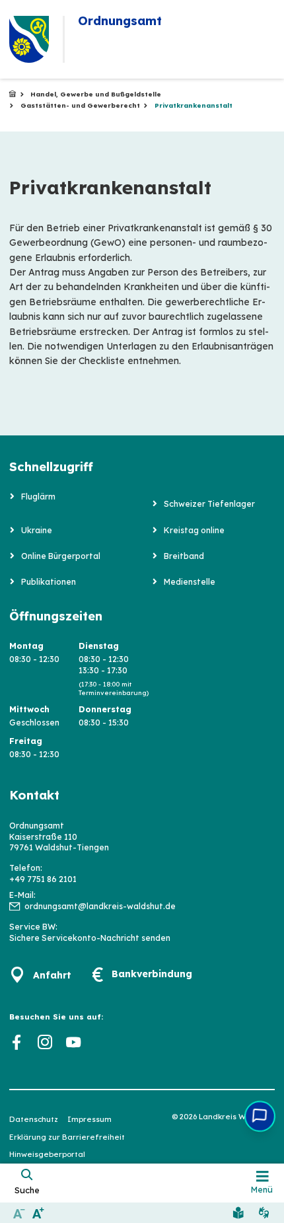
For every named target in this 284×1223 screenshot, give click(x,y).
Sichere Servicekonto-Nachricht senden (89, 938)
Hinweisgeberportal (47, 1154)
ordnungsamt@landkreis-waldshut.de (100, 906)
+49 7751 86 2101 (43, 879)
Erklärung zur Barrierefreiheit (67, 1137)
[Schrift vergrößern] (38, 1212)
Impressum (89, 1119)
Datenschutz (33, 1119)
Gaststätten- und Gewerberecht (80, 105)
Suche (27, 1190)
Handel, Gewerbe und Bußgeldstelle (95, 94)
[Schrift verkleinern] (18, 1212)
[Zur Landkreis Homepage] (29, 39)
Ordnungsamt (12, 94)
